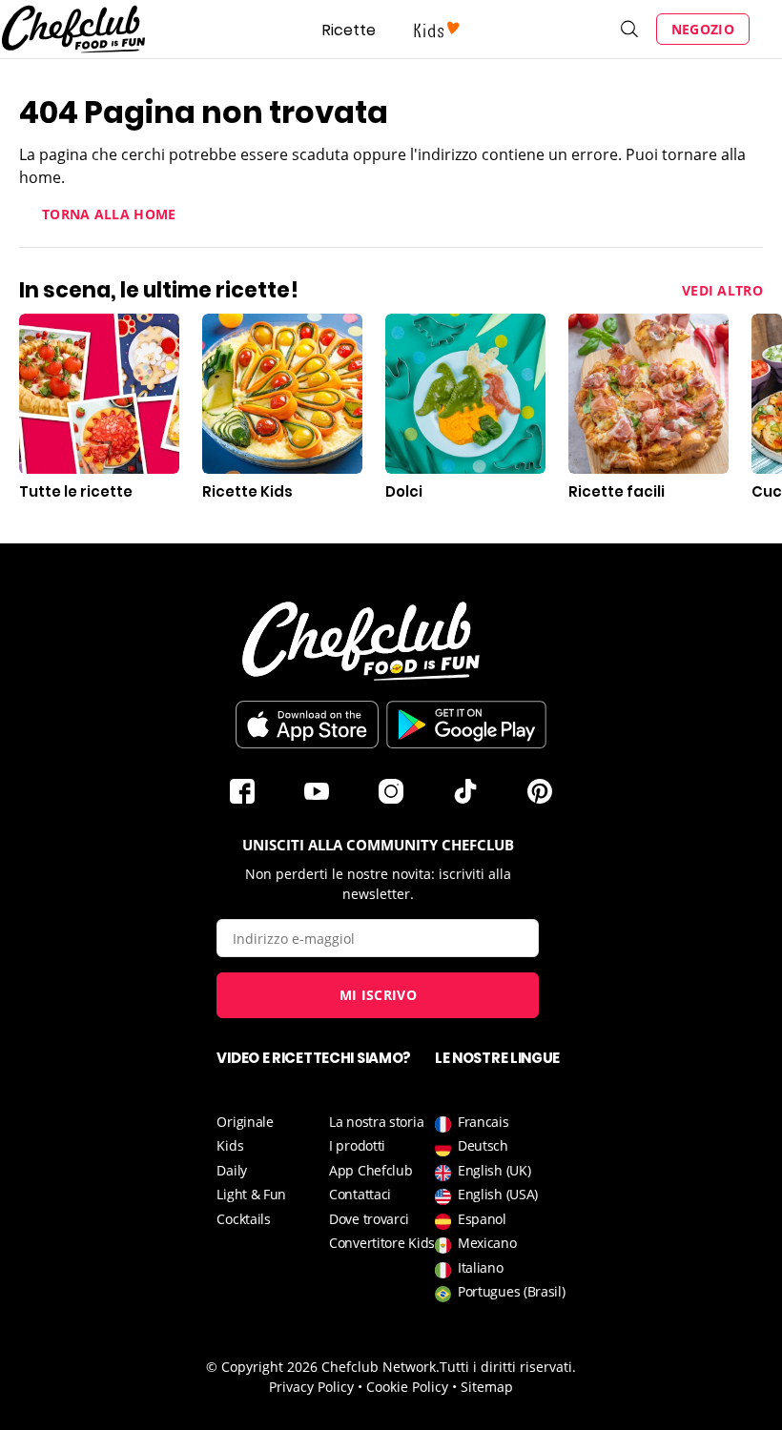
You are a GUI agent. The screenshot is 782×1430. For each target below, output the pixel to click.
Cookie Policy (407, 1387)
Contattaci (360, 1194)
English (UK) (494, 1170)
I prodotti (357, 1145)
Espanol (482, 1219)
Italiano (481, 1267)
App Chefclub (370, 1170)
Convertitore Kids (382, 1243)
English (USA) (498, 1194)
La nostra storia (376, 1122)
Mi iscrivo (378, 995)
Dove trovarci (369, 1219)
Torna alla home (109, 214)
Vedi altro (722, 290)
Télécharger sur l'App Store (307, 724)
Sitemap (487, 1387)
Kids (229, 1145)
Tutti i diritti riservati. (508, 1367)
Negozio (702, 29)
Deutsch (483, 1145)
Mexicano (487, 1243)
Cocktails (243, 1219)
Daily (231, 1170)
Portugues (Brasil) (512, 1291)
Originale (244, 1122)
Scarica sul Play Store (466, 724)
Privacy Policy (311, 1387)
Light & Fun (251, 1194)
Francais (483, 1122)
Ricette (349, 30)
